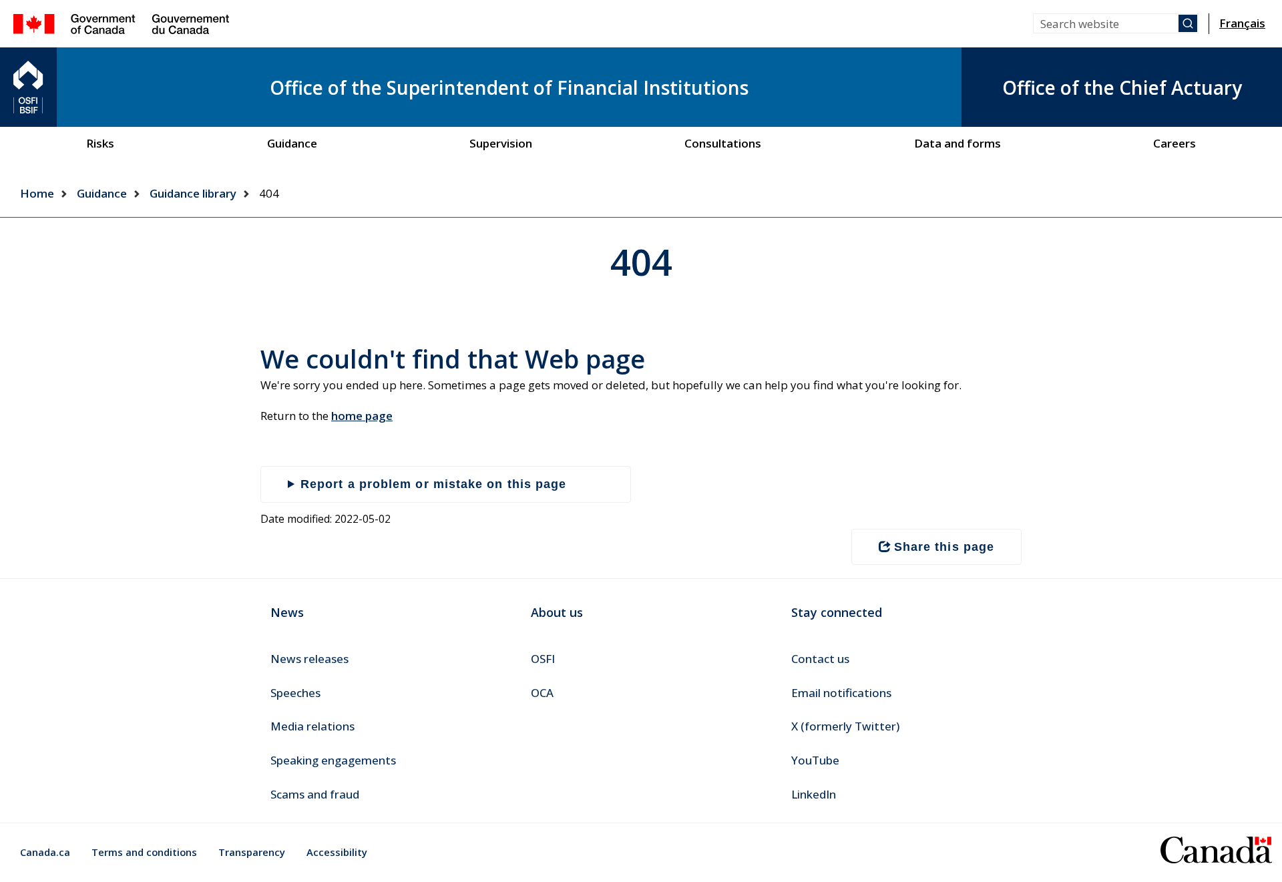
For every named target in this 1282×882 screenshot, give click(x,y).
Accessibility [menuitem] (336, 852)
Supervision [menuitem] (500, 143)
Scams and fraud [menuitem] (314, 794)
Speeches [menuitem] (295, 692)
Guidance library (193, 193)
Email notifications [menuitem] (841, 692)
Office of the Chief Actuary (1122, 87)
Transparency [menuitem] (251, 852)
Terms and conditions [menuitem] (144, 852)
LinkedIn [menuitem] (813, 794)
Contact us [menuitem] (820, 658)
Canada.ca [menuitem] (45, 852)
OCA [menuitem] (542, 692)
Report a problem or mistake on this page (433, 484)
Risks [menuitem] (100, 143)
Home (37, 193)
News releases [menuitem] (309, 658)
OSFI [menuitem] (543, 658)
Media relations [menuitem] (312, 726)
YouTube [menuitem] (815, 760)
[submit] (1188, 23)
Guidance (102, 193)
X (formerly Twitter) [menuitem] (845, 726)
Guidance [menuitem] (292, 143)
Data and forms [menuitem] (957, 143)
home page (362, 415)
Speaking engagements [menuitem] (333, 760)
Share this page (944, 547)
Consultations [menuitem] (722, 143)
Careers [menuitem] (1174, 143)
